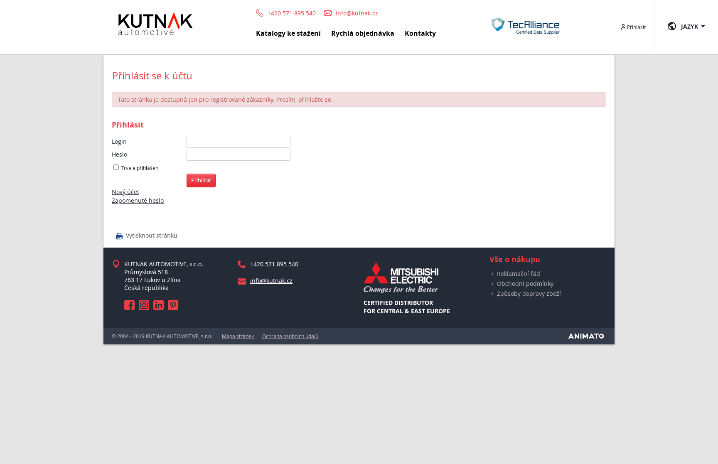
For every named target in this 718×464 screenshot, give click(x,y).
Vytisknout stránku (146, 236)
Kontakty (420, 33)
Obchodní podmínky (525, 283)
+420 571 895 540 (292, 13)
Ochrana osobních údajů (290, 336)
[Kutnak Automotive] (155, 39)
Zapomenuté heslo (138, 200)
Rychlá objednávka (362, 33)
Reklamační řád (518, 273)
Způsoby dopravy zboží (529, 293)
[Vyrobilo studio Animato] (586, 336)
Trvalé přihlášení (140, 168)
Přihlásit (636, 27)
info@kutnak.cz (357, 13)
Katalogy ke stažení (288, 33)
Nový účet (125, 192)
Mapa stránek (238, 336)
